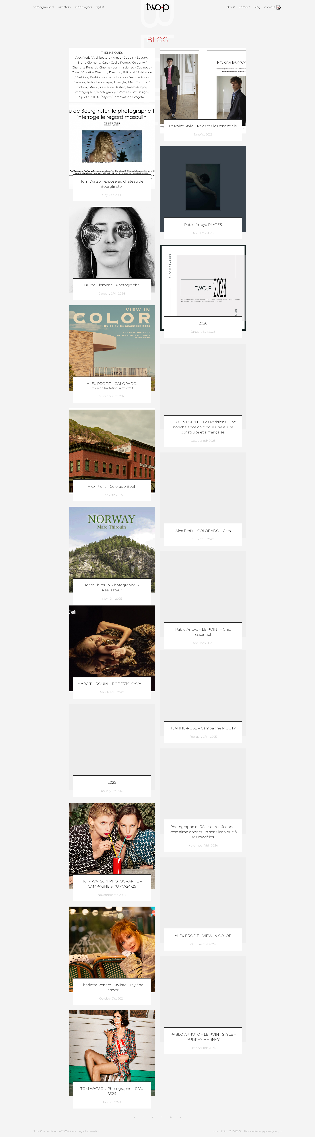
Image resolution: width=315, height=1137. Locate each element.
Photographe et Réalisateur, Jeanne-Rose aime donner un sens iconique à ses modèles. (203, 832)
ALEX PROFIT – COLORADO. (112, 384)
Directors (64, 7)
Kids (90, 82)
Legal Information (89, 1131)
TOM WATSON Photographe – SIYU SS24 (111, 1091)
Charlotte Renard (84, 67)
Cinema (104, 67)
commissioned (123, 67)
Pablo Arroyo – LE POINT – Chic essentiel (203, 632)
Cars (105, 62)
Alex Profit (82, 58)
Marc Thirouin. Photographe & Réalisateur (112, 588)
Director (115, 72)
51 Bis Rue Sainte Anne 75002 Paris (54, 1131)
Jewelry (79, 82)
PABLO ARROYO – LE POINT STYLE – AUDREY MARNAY (203, 1037)
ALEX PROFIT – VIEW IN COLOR (203, 936)
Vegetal (139, 97)
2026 (203, 323)
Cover (76, 72)
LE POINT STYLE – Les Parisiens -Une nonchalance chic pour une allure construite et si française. (203, 427)
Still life (95, 97)
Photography (106, 92)
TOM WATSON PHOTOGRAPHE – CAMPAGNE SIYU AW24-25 (112, 884)
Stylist (100, 7)
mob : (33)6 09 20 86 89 (227, 1131)
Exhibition (144, 72)
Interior (121, 77)
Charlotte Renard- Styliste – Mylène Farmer (112, 987)
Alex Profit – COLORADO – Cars (203, 531)
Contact (244, 7)
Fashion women (101, 77)
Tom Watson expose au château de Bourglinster (111, 184)
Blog (257, 7)
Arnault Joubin (123, 58)
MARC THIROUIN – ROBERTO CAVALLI (112, 684)
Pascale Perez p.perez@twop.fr (263, 1131)
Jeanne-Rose (138, 77)
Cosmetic (143, 67)
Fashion (82, 77)
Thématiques (112, 53)
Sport (83, 97)
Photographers (43, 7)
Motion (82, 87)
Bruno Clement (88, 62)
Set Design (140, 92)
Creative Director (94, 72)
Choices (269, 7)
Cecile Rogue (120, 62)
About (230, 7)
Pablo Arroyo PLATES (203, 225)
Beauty (142, 58)
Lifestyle (120, 82)
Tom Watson (122, 97)
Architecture (101, 58)
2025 (112, 782)
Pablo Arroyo (136, 87)
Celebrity (138, 62)
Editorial (129, 72)
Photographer (85, 92)
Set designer (83, 7)
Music (93, 87)
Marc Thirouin (138, 82)
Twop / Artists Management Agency (157, 7)
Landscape (104, 82)
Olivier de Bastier (112, 87)
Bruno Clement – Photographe (112, 285)
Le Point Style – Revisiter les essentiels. (203, 126)
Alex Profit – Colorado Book (112, 486)
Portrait (124, 92)
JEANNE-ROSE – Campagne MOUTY (203, 728)
